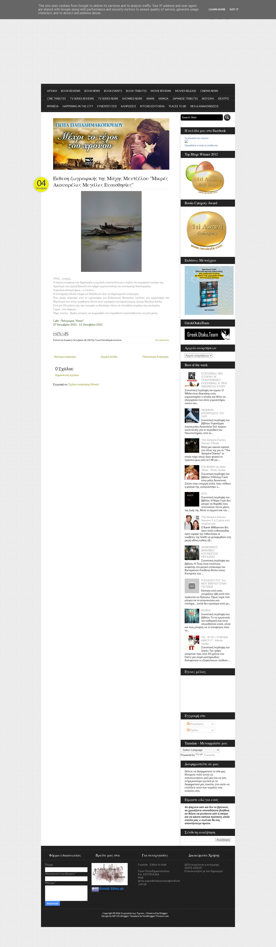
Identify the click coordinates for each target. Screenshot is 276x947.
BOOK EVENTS (113, 90)
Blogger (163, 913)
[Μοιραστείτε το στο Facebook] (66, 334)
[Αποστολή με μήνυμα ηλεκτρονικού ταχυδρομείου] (55, 334)
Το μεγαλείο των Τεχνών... (133, 913)
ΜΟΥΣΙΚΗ (208, 98)
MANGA (164, 98)
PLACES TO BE (177, 106)
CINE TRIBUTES (56, 98)
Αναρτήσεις (196, 723)
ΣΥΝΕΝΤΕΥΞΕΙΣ (107, 106)
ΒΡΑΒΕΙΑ (53, 106)
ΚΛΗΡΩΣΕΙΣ (128, 106)
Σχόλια (194, 730)
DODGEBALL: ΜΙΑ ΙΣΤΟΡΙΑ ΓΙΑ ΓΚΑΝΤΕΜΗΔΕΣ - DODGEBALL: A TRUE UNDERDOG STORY (214, 380)
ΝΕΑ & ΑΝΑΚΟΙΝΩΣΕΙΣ (204, 106)
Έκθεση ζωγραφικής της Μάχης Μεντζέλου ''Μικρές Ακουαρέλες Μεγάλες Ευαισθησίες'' (110, 181)
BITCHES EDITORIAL (152, 106)
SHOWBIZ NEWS (132, 98)
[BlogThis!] (59, 334)
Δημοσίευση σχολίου (67, 375)
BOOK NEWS (92, 90)
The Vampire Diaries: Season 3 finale (213, 441)
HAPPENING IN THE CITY (78, 106)
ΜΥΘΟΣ (206, 610)
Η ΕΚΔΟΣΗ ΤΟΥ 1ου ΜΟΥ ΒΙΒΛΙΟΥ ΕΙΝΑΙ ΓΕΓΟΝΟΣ (213, 583)
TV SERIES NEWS (108, 98)
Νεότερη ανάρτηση (65, 356)
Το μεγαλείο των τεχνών (197, 138)
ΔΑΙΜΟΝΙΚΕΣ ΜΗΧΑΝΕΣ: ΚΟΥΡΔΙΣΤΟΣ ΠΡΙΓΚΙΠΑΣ (209, 551)
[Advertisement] (138, 53)
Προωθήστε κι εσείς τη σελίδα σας (201, 145)
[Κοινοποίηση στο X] (63, 334)
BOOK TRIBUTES (136, 90)
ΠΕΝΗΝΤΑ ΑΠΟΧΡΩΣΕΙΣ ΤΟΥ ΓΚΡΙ (212, 413)
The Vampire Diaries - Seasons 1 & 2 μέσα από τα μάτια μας (215, 520)
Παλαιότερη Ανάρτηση (155, 356)
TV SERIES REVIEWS (82, 98)
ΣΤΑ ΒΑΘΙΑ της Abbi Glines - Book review (213, 468)
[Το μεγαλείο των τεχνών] (186, 142)
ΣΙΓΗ (204, 493)
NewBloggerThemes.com (155, 916)
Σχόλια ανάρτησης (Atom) (83, 384)
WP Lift (115, 916)
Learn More (217, 9)
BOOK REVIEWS (70, 90)
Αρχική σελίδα (109, 356)
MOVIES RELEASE (185, 90)
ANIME (150, 98)
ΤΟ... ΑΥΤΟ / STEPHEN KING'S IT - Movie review (214, 640)
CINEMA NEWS (209, 90)
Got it (234, 9)
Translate (209, 755)
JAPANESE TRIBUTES (185, 98)
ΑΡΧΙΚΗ (52, 90)
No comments (162, 340)
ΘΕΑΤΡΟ (223, 98)
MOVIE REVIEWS (161, 90)
